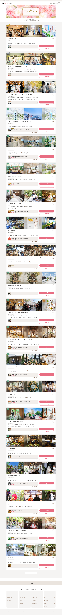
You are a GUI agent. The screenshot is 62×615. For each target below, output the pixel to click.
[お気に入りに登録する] (53, 39)
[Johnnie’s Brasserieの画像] (31, 141)
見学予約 (47, 48)
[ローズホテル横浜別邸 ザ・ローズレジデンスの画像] (31, 414)
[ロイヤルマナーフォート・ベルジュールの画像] (31, 196)
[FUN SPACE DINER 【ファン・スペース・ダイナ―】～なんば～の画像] (31, 332)
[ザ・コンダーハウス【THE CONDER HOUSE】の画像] (31, 523)
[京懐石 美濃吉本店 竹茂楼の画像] (31, 495)
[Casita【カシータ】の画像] (31, 386)
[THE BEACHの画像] (31, 550)
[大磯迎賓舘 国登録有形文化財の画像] (31, 468)
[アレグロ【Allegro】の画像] (31, 441)
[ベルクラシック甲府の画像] (31, 31)
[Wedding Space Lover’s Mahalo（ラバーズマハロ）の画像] (31, 59)
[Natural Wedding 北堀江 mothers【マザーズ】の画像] (31, 359)
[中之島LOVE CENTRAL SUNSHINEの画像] (31, 168)
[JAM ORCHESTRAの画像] (31, 223)
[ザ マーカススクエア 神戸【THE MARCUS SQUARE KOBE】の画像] (31, 114)
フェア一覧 (47, 129)
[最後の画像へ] (54, 31)
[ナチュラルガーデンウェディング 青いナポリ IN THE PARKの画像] (31, 87)
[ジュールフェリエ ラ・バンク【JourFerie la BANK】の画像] (31, 305)
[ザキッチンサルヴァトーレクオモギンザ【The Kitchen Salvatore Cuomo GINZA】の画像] (31, 250)
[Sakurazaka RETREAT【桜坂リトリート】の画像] (31, 278)
